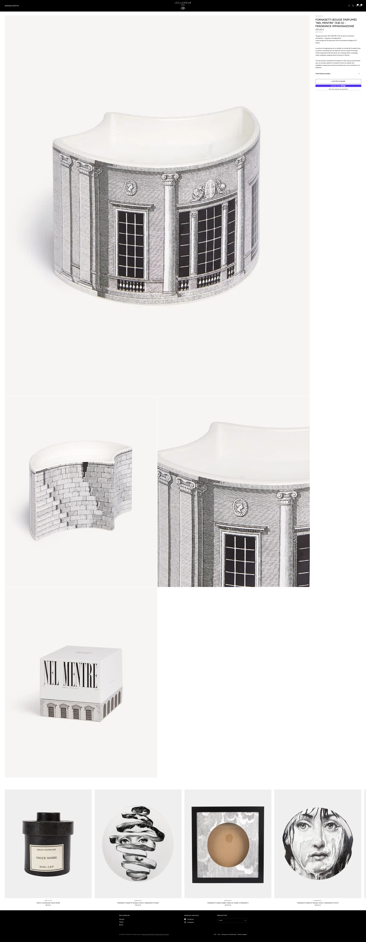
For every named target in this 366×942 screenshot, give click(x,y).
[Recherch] (353, 5)
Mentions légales (242, 934)
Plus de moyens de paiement (338, 89)
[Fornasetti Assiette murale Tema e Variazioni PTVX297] (138, 843)
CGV (219, 934)
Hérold (121, 922)
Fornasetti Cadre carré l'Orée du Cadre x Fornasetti (227, 903)
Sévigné (121, 919)
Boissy (121, 925)
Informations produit (322, 73)
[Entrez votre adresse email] (245, 920)
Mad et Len (48, 900)
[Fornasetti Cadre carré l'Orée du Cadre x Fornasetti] (227, 843)
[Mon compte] (349, 5)
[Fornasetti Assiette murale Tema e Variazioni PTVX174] (317, 843)
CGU (215, 934)
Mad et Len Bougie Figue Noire (48, 903)
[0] (359, 5)
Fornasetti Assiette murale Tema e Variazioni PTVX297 (138, 903)
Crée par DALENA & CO (148, 934)
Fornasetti (138, 900)
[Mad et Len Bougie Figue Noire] (48, 843)
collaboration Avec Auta (162, 934)
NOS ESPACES (124, 915)
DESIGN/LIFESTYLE (12, 6)
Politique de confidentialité (228, 934)
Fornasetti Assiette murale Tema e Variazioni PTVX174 (317, 903)
